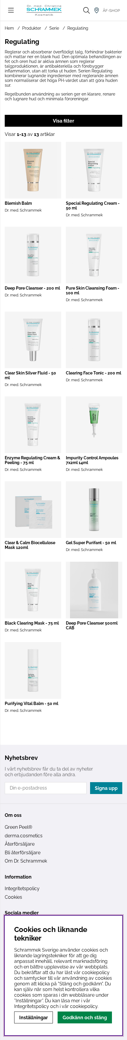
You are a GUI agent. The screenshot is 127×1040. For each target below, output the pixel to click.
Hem (9, 28)
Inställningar (33, 1017)
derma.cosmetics (24, 836)
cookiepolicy (83, 1006)
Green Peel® (18, 827)
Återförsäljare (20, 844)
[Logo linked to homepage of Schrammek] (44, 10)
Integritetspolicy (22, 888)
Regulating (77, 28)
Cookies (13, 897)
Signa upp (106, 788)
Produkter (31, 28)
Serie (54, 28)
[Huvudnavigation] (11, 10)
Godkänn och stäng (85, 1017)
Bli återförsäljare (22, 852)
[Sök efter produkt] (86, 10)
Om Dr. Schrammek (26, 861)
